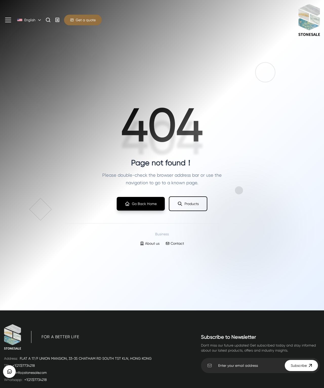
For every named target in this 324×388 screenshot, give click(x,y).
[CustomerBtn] (9, 371)
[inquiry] (57, 20)
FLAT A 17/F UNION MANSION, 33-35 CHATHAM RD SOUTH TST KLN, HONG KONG (86, 358)
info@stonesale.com (31, 373)
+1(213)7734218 (23, 365)
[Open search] (48, 20)
